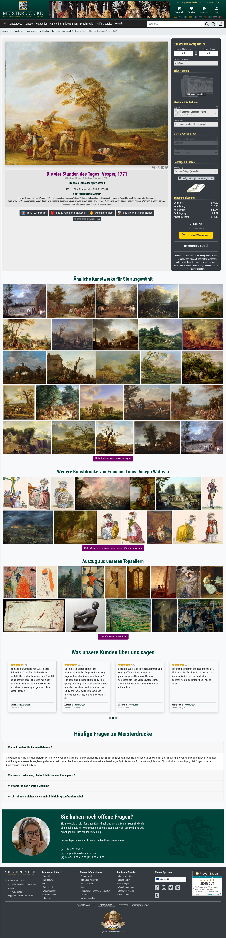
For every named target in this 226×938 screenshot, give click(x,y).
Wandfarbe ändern (103, 212)
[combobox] (196, 63)
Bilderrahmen (70, 23)
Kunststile (55, 23)
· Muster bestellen (87, 898)
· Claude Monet (123, 880)
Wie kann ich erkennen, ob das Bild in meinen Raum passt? (41, 775)
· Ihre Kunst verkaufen (89, 880)
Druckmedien (87, 23)
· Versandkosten (86, 883)
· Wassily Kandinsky (125, 887)
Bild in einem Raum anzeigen (136, 212)
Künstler (28, 23)
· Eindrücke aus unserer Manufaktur (95, 891)
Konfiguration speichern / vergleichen (197, 178)
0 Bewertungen (93, 219)
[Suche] (207, 24)
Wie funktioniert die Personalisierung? (30, 747)
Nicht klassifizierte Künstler (37, 31)
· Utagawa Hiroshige (125, 891)
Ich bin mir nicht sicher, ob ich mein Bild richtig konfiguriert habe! (45, 796)
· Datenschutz (48, 887)
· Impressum (47, 880)
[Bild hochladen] (220, 24)
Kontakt (119, 23)
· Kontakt (46, 876)
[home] (4, 24)
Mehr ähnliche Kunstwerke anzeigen (113, 458)
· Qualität (83, 887)
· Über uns (46, 898)
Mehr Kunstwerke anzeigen (113, 636)
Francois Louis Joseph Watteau (65, 31)
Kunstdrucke (15, 23)
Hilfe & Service (104, 23)
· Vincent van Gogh (125, 876)
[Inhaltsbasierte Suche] (213, 24)
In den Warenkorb (197, 235)
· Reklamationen (49, 894)
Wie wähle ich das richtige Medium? (28, 786)
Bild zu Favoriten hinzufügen (69, 212)
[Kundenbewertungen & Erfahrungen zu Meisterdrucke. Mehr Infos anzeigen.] (207, 883)
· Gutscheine (85, 894)
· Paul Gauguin (123, 883)
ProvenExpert (24, 704)
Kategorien (42, 23)
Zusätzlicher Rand (181, 59)
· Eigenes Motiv (86, 876)
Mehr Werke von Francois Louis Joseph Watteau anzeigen (113, 548)
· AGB (44, 883)
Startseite (6, 31)
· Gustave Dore (123, 894)
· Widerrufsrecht (49, 891)
